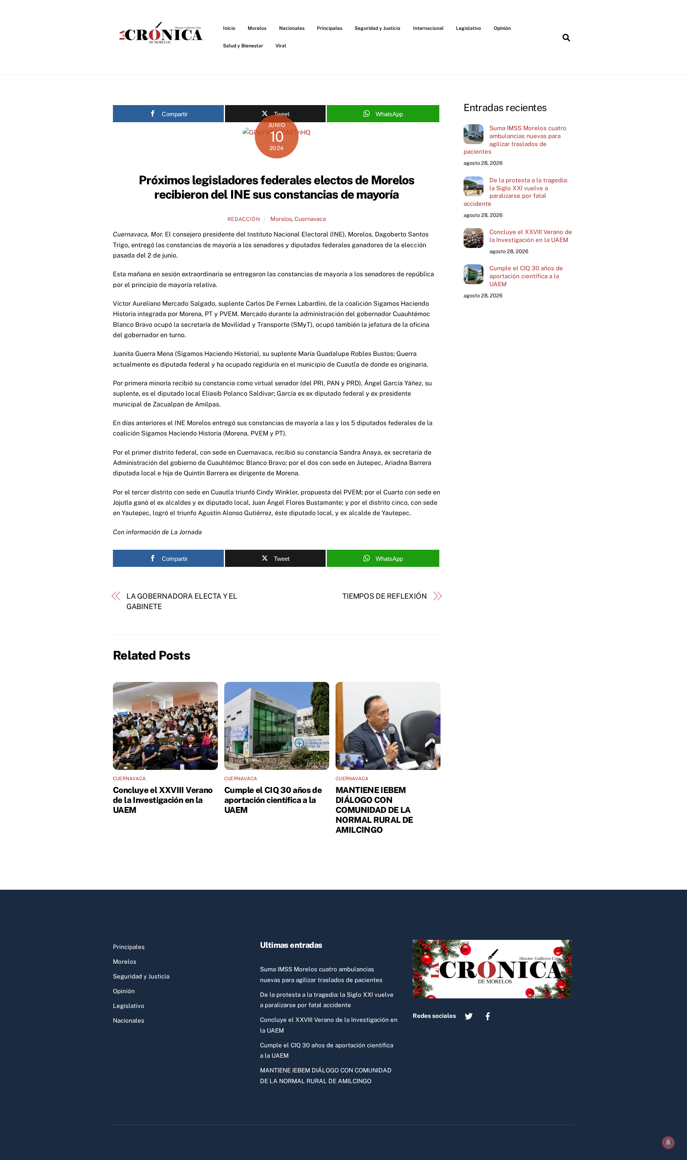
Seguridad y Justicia (377, 28)
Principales (329, 28)
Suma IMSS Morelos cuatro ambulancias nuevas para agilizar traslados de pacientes (515, 140)
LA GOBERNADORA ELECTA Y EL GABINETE (182, 601)
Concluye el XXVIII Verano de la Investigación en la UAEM (162, 800)
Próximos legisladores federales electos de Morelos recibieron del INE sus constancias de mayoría (276, 187)
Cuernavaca (310, 218)
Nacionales (292, 28)
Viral (281, 46)
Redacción (243, 219)
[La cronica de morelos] (162, 57)
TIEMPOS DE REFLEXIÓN (384, 596)
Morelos (257, 28)
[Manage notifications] (668, 1142)
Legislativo (468, 28)
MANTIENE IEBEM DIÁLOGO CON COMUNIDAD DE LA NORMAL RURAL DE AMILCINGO (374, 810)
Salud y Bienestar (243, 46)
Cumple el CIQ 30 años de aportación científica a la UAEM (273, 800)
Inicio (229, 28)
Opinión (502, 28)
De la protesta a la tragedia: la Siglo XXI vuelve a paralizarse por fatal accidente (516, 192)
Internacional (428, 28)
